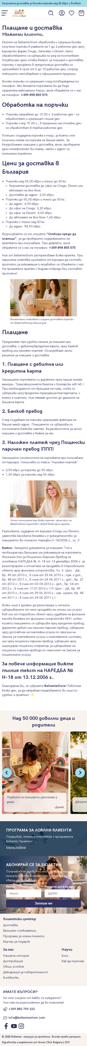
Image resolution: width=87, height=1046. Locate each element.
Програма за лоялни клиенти (23, 936)
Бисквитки (11, 978)
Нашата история (16, 956)
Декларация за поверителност (25, 972)
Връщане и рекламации (19, 931)
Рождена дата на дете (60, 886)
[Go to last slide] (7, 773)
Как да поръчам (73, 961)
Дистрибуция (13, 961)
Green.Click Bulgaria (50, 1042)
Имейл (10, 886)
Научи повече (16, 847)
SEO (67, 1042)
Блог (65, 956)
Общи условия (13, 967)
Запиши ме (43, 903)
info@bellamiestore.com (26, 1018)
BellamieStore (55, 686)
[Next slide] (80, 773)
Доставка (10, 925)
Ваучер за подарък (16, 942)
